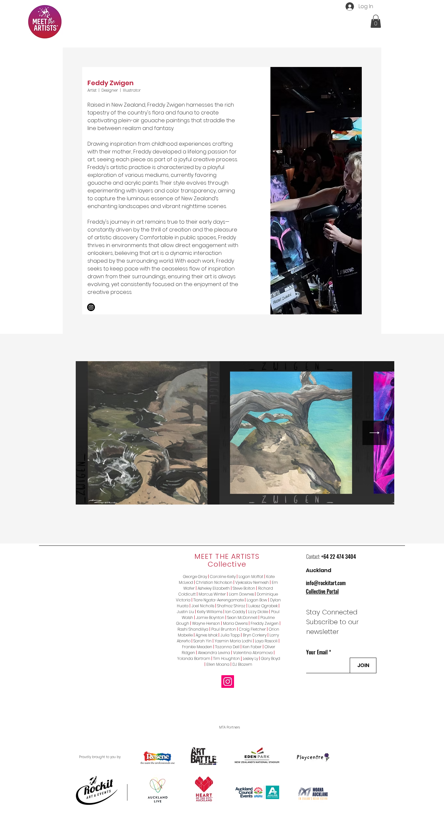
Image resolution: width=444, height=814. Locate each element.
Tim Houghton (227, 658)
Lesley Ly (250, 658)
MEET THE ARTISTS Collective (227, 560)
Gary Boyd (270, 658)
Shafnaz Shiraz (231, 606)
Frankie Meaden (197, 647)
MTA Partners (229, 727)
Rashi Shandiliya (192, 629)
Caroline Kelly (223, 576)
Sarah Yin (202, 641)
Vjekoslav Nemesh (252, 582)
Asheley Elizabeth (214, 588)
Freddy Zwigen (265, 623)
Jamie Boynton (210, 617)
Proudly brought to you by (100, 757)
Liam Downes (241, 594)
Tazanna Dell (227, 647)
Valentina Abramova (252, 652)
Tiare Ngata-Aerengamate (218, 600)
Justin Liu (185, 611)
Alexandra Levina (214, 652)
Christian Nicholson (214, 582)
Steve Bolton (244, 588)
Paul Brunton (223, 629)
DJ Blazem (242, 664)
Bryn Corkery (255, 635)
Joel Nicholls (202, 606)
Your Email (317, 652)
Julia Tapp (230, 635)
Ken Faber (253, 647)
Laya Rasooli (266, 641)
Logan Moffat (251, 576)
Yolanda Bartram (193, 658)
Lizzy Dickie (258, 611)
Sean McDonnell (242, 617)
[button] (375, 21)
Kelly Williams (209, 611)
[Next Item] (374, 433)
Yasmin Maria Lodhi (233, 641)
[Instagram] (91, 307)
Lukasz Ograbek (263, 606)
